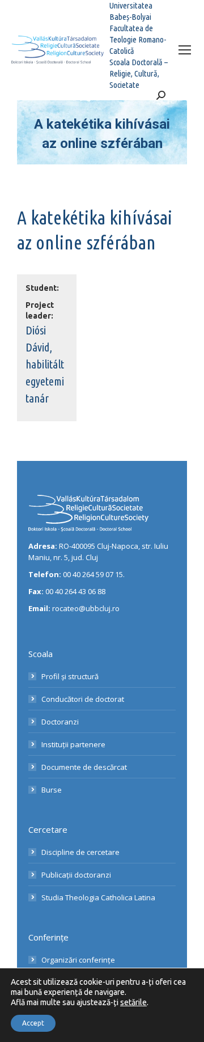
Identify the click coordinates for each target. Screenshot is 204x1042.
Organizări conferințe (78, 960)
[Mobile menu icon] (185, 50)
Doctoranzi (60, 722)
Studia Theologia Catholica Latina (98, 897)
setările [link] (133, 1002)
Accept (33, 1023)
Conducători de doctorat (82, 699)
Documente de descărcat (84, 767)
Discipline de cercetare (80, 852)
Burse (51, 790)
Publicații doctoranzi (76, 875)
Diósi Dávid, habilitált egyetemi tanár (45, 364)
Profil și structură (70, 676)
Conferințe (48, 937)
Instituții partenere (73, 744)
